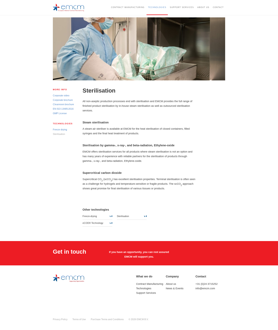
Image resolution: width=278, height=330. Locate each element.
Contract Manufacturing (128, 7)
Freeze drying (60, 129)
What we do (144, 276)
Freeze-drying (90, 216)
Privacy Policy (60, 319)
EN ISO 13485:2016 (63, 109)
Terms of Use (79, 319)
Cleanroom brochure (63, 104)
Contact (218, 7)
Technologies (157, 7)
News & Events (174, 288)
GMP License (60, 113)
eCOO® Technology (93, 223)
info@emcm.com (205, 288)
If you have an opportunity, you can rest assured (139, 252)
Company (172, 276)
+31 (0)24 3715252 (206, 284)
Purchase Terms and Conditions (107, 319)
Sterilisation (123, 216)
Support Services (182, 7)
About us (203, 7)
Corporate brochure (63, 100)
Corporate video (61, 95)
